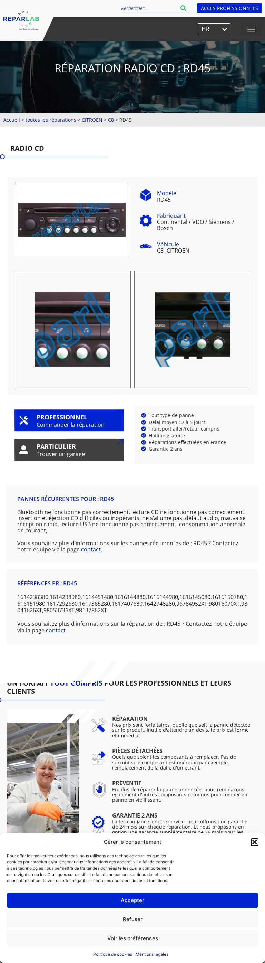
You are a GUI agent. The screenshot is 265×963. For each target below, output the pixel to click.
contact (91, 549)
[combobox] (149, 8)
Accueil (11, 119)
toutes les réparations (51, 119)
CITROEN (92, 119)
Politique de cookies (112, 954)
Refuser (133, 919)
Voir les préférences (132, 938)
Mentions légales (152, 954)
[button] (254, 842)
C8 (111, 119)
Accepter (132, 900)
